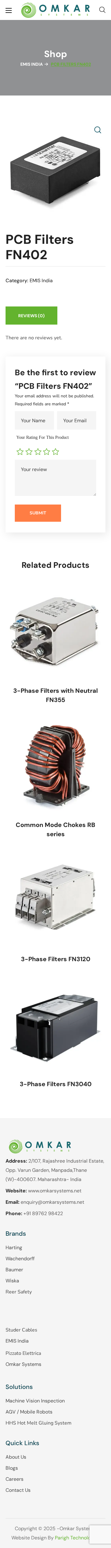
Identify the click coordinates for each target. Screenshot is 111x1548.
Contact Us (18, 1490)
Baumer (14, 1269)
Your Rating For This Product (42, 437)
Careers (14, 1479)
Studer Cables (21, 1330)
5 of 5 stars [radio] (56, 451)
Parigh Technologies (77, 1537)
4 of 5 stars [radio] (47, 451)
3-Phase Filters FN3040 (56, 1084)
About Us (16, 1457)
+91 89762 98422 (43, 1213)
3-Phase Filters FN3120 (55, 959)
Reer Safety (19, 1292)
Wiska (12, 1280)
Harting (14, 1247)
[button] (102, 10)
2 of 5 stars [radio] (29, 451)
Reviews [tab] (31, 315)
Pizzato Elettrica (23, 1353)
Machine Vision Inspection (35, 1401)
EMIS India (31, 64)
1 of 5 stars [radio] (20, 451)
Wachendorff (20, 1258)
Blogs (12, 1468)
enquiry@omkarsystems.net (52, 1202)
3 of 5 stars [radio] (38, 451)
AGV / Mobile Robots (29, 1412)
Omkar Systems (23, 1364)
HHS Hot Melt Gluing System (39, 1423)
